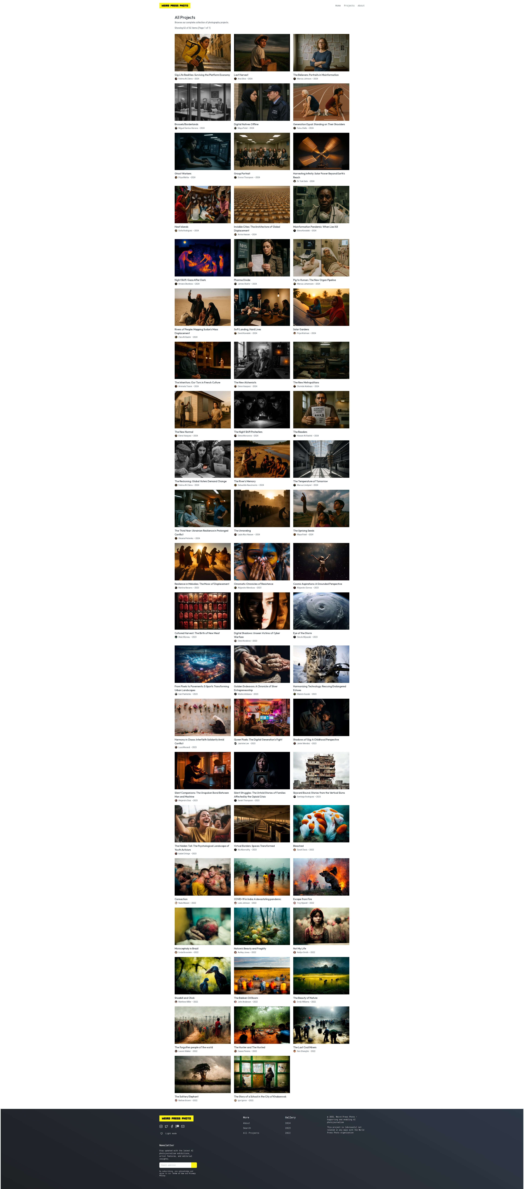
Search (247, 1128)
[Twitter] (166, 1126)
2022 (288, 1132)
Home (338, 5)
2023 (288, 1128)
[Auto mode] (161, 1133)
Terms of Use (178, 1173)
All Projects (251, 1132)
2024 (288, 1123)
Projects (349, 5)
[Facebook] (172, 1126)
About (361, 5)
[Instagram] (161, 1126)
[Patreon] (177, 1126)
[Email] (182, 1126)
